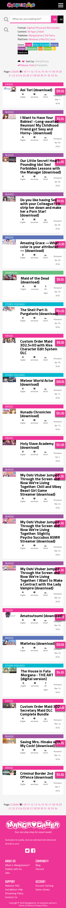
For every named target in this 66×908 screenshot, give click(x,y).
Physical (40, 28)
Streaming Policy (14, 893)
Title (37, 61)
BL (53, 48)
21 (10, 75)
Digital (30, 28)
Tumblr (40, 850)
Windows (34, 39)
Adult (41, 31)
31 (45, 75)
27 (31, 75)
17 (49, 71)
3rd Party (50, 35)
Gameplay (31, 48)
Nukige (21, 48)
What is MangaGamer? (17, 865)
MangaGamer (21, 5)
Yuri (40, 48)
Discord (40, 869)
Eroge (28, 45)
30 (41, 75)
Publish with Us (13, 869)
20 (60, 71)
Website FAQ (12, 886)
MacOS (44, 39)
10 (25, 71)
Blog (38, 865)
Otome (47, 48)
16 (46, 71)
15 (42, 71)
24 (20, 75)
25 (24, 75)
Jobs (7, 873)
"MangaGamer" (33, 827)
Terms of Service (26, 905)
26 (27, 75)
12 (32, 71)
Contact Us (11, 897)
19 (56, 71)
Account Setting (44, 886)
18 (53, 71)
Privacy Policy (41, 905)
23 (17, 75)
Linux (52, 39)
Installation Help (14, 889)
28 (34, 75)
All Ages (32, 31)
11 (28, 71)
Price (44, 61)
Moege (54, 45)
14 (39, 71)
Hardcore (22, 52)
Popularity (42, 65)
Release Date (27, 65)
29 (38, 75)
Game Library (43, 889)
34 (55, 75)
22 (13, 75)
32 (48, 75)
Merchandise (53, 28)
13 (35, 71)
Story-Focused (41, 45)
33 (52, 75)
